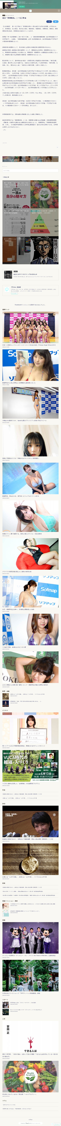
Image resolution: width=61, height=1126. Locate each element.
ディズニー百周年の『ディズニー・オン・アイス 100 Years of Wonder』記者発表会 (29, 955)
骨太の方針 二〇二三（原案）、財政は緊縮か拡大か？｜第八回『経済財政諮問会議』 (23, 891)
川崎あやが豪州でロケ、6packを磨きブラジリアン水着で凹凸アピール (24, 420)
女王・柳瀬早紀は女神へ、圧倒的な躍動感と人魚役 (18, 609)
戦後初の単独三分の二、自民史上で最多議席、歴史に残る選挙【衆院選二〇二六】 (22, 794)
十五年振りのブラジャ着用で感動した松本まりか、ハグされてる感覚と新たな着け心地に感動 (32, 904)
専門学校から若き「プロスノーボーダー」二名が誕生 (23, 1002)
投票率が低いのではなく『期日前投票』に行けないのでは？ (17, 1108)
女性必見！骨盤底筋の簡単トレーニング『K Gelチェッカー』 (25, 911)
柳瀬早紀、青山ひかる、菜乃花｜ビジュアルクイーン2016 (20, 496)
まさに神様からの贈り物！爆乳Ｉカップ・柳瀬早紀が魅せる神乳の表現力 (25, 685)
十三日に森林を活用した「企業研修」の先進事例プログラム (21, 783)
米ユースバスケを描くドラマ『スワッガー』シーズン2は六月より (26, 1009)
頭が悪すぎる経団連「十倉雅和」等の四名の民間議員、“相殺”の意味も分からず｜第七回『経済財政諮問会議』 (29, 895)
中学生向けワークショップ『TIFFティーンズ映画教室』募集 (21, 993)
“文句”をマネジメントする (9, 1104)
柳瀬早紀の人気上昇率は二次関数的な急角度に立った (19, 383)
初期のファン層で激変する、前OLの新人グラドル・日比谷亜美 (22, 534)
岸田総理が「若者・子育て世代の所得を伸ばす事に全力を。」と (25, 701)
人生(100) (4, 142)
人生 (4, 15)
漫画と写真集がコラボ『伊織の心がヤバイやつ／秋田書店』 (21, 458)
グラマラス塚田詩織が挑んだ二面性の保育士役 (16, 571)
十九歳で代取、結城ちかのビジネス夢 (14, 647)
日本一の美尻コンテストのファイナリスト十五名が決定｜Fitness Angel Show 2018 (29, 345)
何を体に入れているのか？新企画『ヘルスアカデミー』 (19, 1094)
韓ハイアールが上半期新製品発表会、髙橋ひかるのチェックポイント (23, 746)
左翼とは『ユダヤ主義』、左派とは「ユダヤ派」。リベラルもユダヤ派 (27, 694)
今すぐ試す (22, 6)
